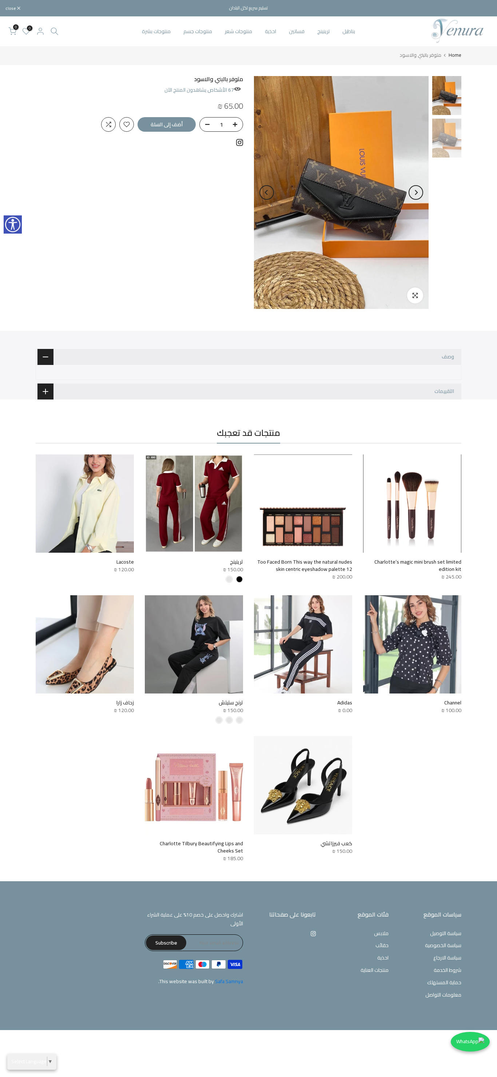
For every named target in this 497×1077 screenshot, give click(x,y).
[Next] (266, 192)
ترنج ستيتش (231, 702)
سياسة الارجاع (447, 957)
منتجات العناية (375, 970)
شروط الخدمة (447, 970)
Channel (452, 702)
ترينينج (323, 31)
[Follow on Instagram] (239, 142)
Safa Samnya (229, 981)
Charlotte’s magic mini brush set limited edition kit (417, 565)
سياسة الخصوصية (443, 945)
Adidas (344, 702)
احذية (270, 31)
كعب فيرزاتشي (336, 843)
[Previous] (416, 192)
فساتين (297, 31)
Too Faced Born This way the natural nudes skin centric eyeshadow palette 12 (304, 565)
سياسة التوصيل (445, 933)
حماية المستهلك (444, 982)
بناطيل (348, 31)
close (482, 8)
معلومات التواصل (443, 994)
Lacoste (125, 562)
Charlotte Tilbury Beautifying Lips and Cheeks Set (201, 847)
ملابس (381, 933)
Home (455, 55)
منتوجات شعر (238, 31)
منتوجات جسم (197, 31)
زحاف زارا (125, 702)
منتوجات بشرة (156, 31)
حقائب (382, 945)
